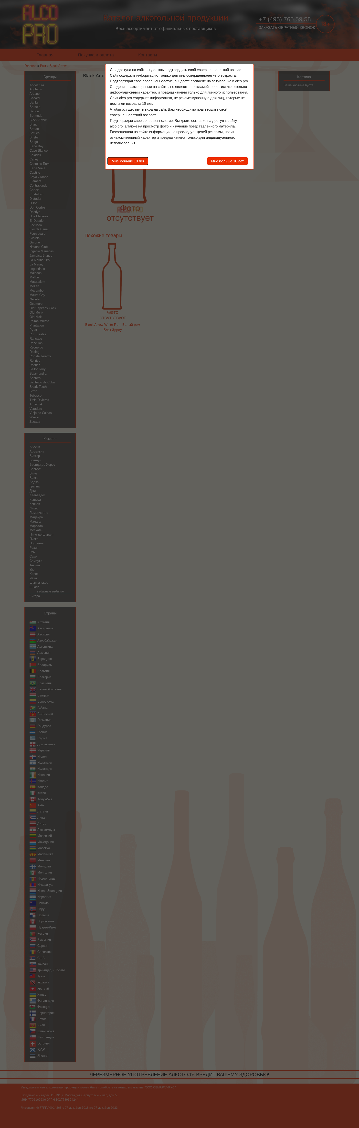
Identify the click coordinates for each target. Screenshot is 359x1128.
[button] (128, 161)
